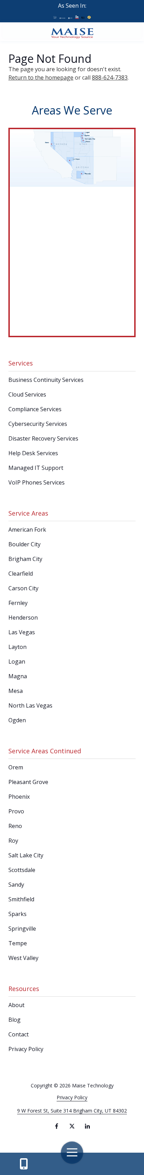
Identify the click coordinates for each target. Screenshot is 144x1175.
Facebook (57, 1126)
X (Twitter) (72, 1126)
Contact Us (24, 1163)
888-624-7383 (110, 77)
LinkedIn (87, 1126)
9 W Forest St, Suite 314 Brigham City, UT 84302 (72, 1110)
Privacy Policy (72, 1097)
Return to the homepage (40, 77)
